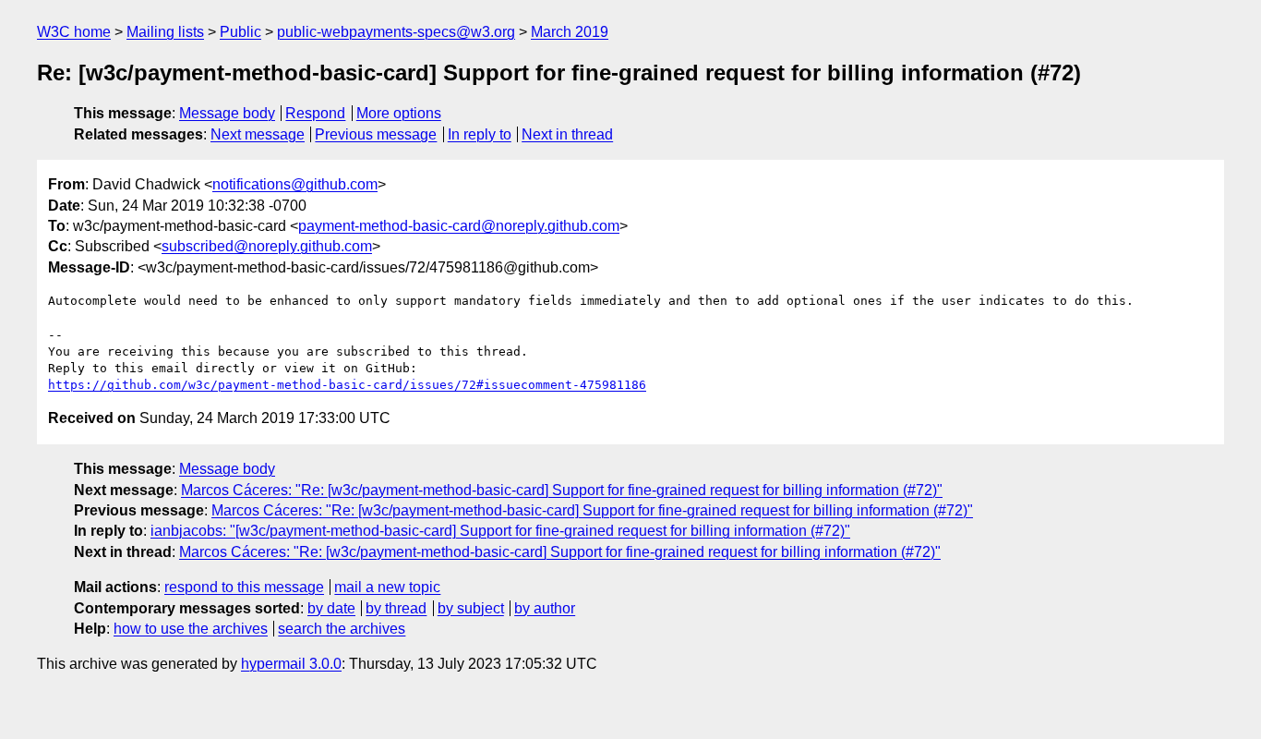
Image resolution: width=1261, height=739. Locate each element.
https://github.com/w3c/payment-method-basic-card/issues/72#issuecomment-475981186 (347, 385)
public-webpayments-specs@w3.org (396, 32)
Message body (227, 113)
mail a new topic (387, 587)
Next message (257, 134)
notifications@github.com (295, 184)
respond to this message (244, 587)
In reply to (479, 134)
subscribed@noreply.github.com (267, 246)
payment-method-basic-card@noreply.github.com (458, 226)
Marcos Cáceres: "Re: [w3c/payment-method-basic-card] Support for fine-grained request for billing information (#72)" (562, 490)
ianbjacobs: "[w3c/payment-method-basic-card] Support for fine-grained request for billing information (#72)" (500, 531)
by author (544, 608)
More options (398, 113)
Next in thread (567, 134)
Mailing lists (165, 32)
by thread (396, 608)
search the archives (341, 628)
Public (240, 32)
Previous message (376, 134)
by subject (471, 608)
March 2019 (569, 32)
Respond (315, 113)
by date (331, 608)
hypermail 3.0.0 (291, 664)
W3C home (74, 32)
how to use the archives (191, 628)
